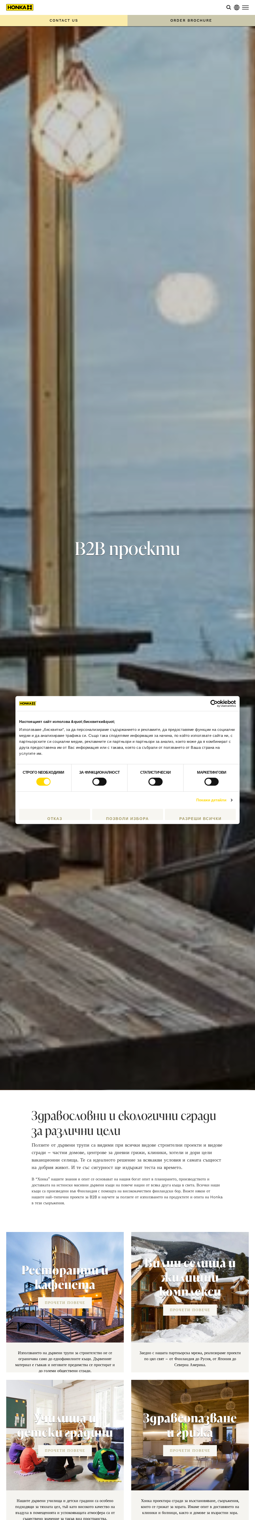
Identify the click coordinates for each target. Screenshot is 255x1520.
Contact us (64, 20)
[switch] (99, 782)
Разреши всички (200, 818)
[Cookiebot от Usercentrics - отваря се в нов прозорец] (214, 703)
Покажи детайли (211, 800)
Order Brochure (191, 20)
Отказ (54, 818)
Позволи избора (127, 818)
